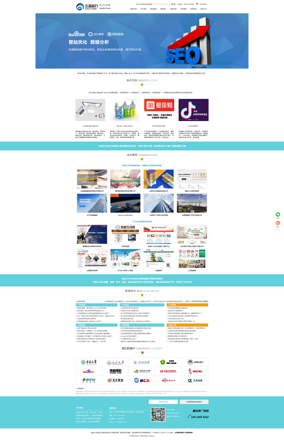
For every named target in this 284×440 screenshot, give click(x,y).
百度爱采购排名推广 (159, 126)
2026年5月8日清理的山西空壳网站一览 (181, 321)
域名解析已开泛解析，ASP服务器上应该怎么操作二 (95, 336)
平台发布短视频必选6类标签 (177, 308)
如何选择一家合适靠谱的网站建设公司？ (91, 311)
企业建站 (79, 301)
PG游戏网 (194, 391)
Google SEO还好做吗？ (129, 336)
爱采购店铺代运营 (127, 318)
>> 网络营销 (125, 325)
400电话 (160, 393)
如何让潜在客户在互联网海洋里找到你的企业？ (162, 301)
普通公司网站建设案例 (131, 165)
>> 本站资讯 (125, 305)
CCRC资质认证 (132, 391)
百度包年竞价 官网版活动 (130, 311)
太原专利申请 (88, 391)
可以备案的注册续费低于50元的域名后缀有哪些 (93, 333)
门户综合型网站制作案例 (142, 221)
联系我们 (112, 408)
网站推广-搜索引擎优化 (125, 126)
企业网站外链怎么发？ (129, 339)
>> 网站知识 (81, 325)
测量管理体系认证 (111, 391)
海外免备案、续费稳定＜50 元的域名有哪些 (92, 331)
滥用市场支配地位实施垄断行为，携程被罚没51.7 (185, 313)
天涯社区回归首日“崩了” (176, 318)
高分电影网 (86, 393)
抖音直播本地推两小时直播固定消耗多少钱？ (136, 328)
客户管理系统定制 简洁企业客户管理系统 (135, 313)
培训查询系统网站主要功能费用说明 (180, 333)
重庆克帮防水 (105, 393)
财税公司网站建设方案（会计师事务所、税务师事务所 (186, 328)
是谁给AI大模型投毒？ (175, 311)
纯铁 (99, 393)
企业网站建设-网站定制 (90, 126)
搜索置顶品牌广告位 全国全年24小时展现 (135, 321)
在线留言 (156, 432)
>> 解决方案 (172, 325)
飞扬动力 (102, 146)
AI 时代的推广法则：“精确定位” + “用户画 (91, 341)
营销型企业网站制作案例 (152, 165)
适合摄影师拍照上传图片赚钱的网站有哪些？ (136, 333)
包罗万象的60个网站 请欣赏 (87, 328)
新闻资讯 (193, 9)
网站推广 (164, 9)
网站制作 (149, 393)
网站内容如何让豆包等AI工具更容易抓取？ (92, 339)
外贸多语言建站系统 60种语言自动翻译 (134, 316)
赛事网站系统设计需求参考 (177, 336)
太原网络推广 (189, 432)
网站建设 (154, 9)
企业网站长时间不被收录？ (130, 308)
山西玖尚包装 (96, 391)
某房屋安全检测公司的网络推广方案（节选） (183, 339)
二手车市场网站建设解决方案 (178, 341)
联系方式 (203, 9)
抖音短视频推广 (193, 126)
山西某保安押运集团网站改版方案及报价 (182, 331)
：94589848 (202, 4)
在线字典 (154, 393)
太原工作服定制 (122, 391)
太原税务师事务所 (140, 393)
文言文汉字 (179, 391)
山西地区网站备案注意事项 (86, 318)
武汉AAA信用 (202, 391)
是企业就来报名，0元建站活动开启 (130, 301)
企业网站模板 (150, 391)
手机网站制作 (141, 391)
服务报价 (174, 9)
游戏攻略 (103, 391)
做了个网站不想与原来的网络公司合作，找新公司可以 (95, 316)
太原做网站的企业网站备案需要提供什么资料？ (93, 313)
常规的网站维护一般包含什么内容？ (89, 321)
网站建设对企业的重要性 (106, 301)
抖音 (165, 393)
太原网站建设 (144, 4)
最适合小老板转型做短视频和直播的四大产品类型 (138, 341)
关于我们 (144, 9)
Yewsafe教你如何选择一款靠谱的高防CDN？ (183, 316)
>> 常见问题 (81, 305)
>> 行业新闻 (172, 305)
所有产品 (164, 432)
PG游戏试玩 (124, 393)
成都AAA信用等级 (114, 393)
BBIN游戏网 (166, 391)
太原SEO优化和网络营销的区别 (132, 331)
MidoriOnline (93, 393)
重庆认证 (172, 391)
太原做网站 (131, 393)
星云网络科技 (158, 391)
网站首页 (134, 9)
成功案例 (183, 9)
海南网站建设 (187, 391)
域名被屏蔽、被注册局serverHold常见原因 (92, 308)
